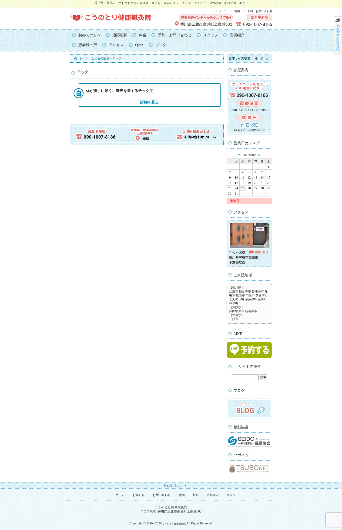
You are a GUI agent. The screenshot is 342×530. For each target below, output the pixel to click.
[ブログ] (249, 417)
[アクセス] (249, 265)
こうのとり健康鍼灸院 (174, 523)
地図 (237, 11)
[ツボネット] (249, 473)
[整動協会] (249, 445)
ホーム (222, 11)
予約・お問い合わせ (259, 11)
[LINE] (249, 357)
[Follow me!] (338, 53)
